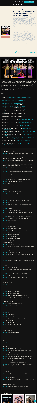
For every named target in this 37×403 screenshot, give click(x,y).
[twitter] (16, 4)
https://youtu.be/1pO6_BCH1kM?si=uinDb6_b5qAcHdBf (13, 100)
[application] (18, 69)
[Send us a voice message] (35, 401)
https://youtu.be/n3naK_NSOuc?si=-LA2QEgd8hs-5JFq (13, 115)
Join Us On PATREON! (29, 1)
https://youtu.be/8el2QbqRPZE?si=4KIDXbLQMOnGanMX (14, 118)
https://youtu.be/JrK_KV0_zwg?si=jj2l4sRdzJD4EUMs (13, 103)
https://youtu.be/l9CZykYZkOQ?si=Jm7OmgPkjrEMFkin (24, 138)
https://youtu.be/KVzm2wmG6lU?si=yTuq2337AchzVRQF (21, 97)
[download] (33, 52)
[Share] (34, 52)
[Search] (13, 4)
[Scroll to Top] (35, 398)
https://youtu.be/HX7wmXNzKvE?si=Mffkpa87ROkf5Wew (14, 112)
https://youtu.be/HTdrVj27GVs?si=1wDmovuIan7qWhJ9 (13, 106)
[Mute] (28, 52)
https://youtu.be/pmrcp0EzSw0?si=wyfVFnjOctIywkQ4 (13, 109)
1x (30, 52)
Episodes (8, 1)
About (16, 1)
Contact (21, 1)
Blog (13, 1)
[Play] (16, 52)
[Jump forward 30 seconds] (18, 52)
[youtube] (21, 4)
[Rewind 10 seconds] (14, 52)
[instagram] (23, 4)
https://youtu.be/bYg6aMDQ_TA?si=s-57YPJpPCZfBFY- (23, 137)
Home (4, 1)
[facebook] (19, 4)
